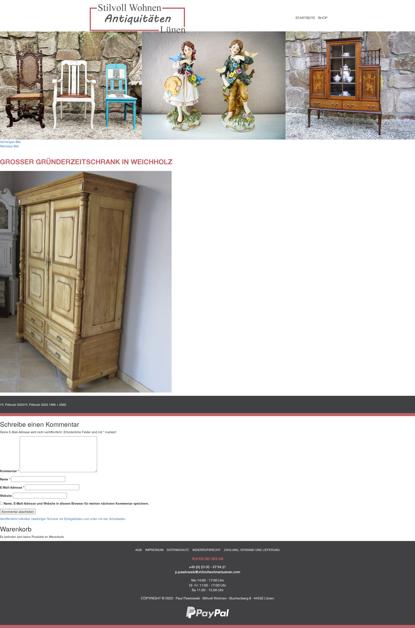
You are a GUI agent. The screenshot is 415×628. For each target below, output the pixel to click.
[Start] (139, 18)
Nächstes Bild (9, 146)
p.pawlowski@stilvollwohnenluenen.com (207, 572)
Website (6, 495)
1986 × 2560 (57, 404)
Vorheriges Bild (10, 142)
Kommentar (9, 471)
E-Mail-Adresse (12, 487)
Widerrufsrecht (206, 550)
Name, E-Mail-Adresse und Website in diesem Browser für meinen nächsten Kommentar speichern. (76, 503)
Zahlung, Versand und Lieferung (252, 550)
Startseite (305, 18)
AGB (138, 550)
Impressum (154, 550)
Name (5, 479)
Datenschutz (178, 550)
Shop (322, 18)
